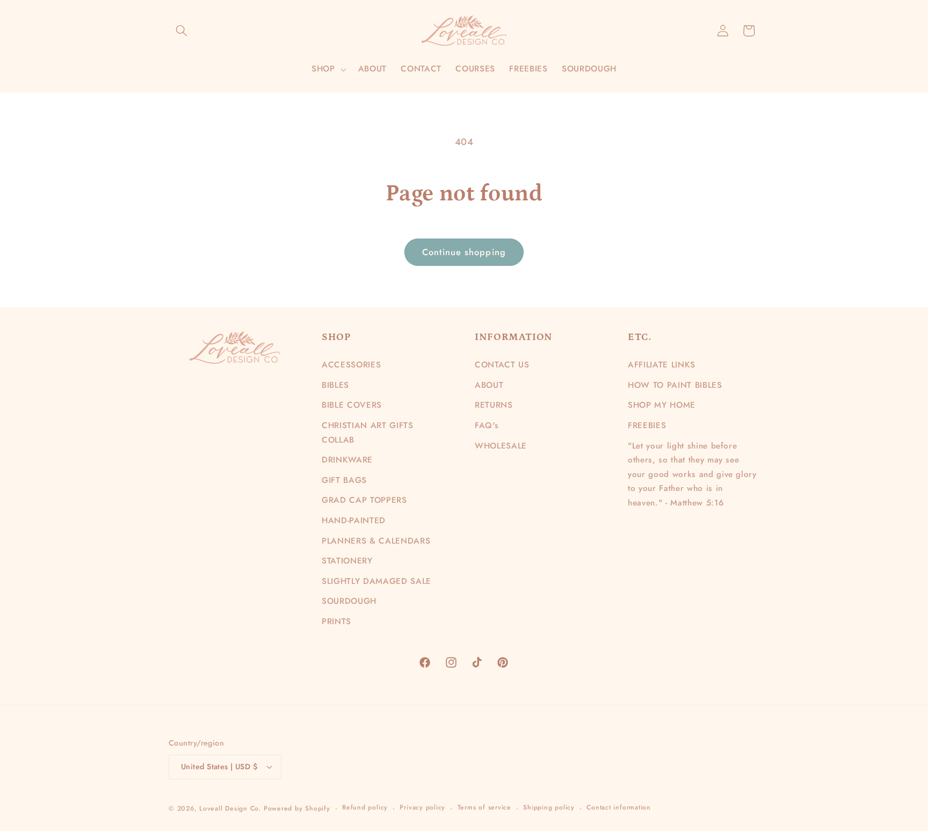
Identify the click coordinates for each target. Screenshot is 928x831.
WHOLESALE (501, 446)
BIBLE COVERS (352, 405)
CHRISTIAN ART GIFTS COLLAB (368, 433)
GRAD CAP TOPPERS (364, 500)
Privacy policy (422, 807)
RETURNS (494, 405)
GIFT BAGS (344, 480)
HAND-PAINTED (354, 520)
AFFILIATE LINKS (661, 365)
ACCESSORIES (351, 365)
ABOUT (489, 385)
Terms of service (484, 807)
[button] (181, 31)
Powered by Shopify (297, 808)
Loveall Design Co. (230, 808)
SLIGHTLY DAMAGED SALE (376, 581)
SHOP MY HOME (661, 405)
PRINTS (336, 621)
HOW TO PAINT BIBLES (675, 385)
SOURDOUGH (349, 601)
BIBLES (335, 385)
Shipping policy (549, 807)
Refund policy (365, 807)
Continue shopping (464, 251)
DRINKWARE (347, 460)
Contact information (618, 807)
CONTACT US (502, 365)
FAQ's (486, 425)
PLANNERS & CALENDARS (376, 541)
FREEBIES (647, 425)
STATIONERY (347, 561)
